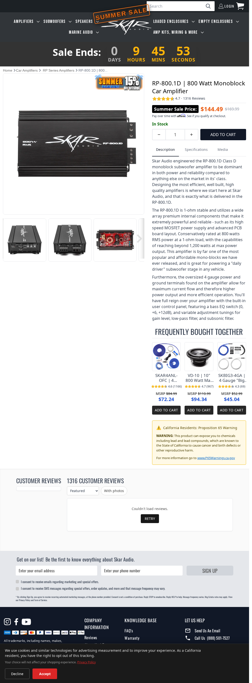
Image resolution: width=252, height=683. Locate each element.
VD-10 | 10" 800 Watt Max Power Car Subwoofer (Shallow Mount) (199, 378)
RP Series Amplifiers (58, 70)
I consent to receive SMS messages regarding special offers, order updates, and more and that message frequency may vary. (93, 588)
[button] (7, 238)
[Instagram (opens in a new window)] (7, 621)
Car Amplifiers (27, 70)
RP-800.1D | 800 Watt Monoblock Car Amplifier (198, 87)
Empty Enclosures (216, 21)
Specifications (196, 149)
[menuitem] (27, 21)
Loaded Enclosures (171, 21)
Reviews (90, 637)
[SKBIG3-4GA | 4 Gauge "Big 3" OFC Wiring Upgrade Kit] (232, 356)
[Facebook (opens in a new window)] (16, 621)
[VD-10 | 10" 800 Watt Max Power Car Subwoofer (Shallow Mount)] (199, 356)
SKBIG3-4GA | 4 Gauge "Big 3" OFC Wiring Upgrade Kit (231, 378)
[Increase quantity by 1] (191, 134)
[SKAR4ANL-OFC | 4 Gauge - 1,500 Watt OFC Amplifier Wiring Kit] (166, 356)
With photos (114, 490)
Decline (17, 673)
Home (7, 70)
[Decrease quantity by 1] (158, 134)
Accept (45, 673)
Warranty (132, 638)
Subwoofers (55, 21)
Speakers (84, 21)
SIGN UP (210, 570)
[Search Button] (210, 6)
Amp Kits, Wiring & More (175, 32)
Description (165, 149)
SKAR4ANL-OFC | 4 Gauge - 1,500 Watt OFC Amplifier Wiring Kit (166, 378)
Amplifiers (24, 21)
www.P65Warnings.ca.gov (216, 458)
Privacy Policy (86, 662)
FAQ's (129, 631)
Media (223, 149)
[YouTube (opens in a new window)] (26, 622)
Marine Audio (81, 32)
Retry (150, 518)
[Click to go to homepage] (126, 27)
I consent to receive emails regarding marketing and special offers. (60, 581)
